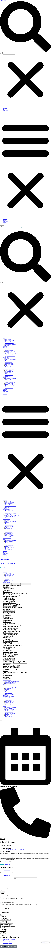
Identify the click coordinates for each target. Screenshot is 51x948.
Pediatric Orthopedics (10, 633)
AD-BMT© (7, 358)
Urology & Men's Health (11, 644)
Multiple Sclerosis (9, 363)
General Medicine (9, 601)
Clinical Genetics (8, 588)
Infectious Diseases (9, 611)
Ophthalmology (8, 620)
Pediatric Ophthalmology (11, 631)
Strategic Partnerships (9, 343)
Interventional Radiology (11, 667)
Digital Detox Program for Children (15, 593)
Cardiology (6, 587)
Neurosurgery (7, 653)
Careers (4, 111)
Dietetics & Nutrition (10, 596)
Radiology (6, 677)
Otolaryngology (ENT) (10, 655)
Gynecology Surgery (10, 652)
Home (2, 847)
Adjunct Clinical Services (10, 351)
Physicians (5, 346)
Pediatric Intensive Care (11, 628)
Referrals (4, 109)
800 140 (3, 567)
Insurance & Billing (9, 385)
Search (1, 53)
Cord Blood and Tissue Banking (12, 353)
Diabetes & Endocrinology (12, 595)
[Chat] (45, 942)
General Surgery (8, 650)
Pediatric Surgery (9, 656)
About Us (5, 338)
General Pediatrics (9, 603)
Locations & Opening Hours (11, 381)
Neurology (6, 617)
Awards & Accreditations (10, 344)
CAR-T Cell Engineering (10, 359)
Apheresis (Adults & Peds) (12, 585)
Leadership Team (9, 341)
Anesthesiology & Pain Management (15, 663)
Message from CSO (9, 574)
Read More (7, 864)
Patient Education (9, 388)
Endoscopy (6, 648)
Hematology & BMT (10, 606)
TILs (6, 365)
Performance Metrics (9, 580)
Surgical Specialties (9, 350)
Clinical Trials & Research (8, 369)
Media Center (5, 110)
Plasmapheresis (8, 636)
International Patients (7, 376)
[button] (25, 27)
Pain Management (9, 623)
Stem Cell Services (7, 352)
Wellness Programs (9, 383)
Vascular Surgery (9, 660)
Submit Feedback (9, 379)
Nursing (5, 671)
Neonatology (7, 614)
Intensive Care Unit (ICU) (11, 666)
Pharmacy (6, 674)
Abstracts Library (9, 375)
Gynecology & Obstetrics (11, 604)
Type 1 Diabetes (8, 370)
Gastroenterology (9, 600)
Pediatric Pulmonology (10, 634)
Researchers (5, 367)
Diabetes (7, 360)
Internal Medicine (9, 612)
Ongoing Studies (8, 372)
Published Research (9, 373)
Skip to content (3, 0)
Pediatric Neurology (9, 630)
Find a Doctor (5, 559)
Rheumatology (8, 642)
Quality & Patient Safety (10, 382)
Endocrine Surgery (9, 647)
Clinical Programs (6, 357)
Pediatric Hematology (10, 626)
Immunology (7, 609)
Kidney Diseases (8, 362)
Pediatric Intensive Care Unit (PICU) (15, 672)
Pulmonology (7, 639)
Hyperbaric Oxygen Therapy (13, 607)
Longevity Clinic (8, 366)
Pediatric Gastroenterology (12, 625)
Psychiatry (6, 637)
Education (5, 108)
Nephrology (7, 615)
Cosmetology (7, 590)
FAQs (6, 386)
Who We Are (8, 339)
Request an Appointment (10, 378)
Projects (7, 345)
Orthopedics (7, 622)
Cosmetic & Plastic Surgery (12, 645)
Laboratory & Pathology (11, 669)
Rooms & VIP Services (10, 384)
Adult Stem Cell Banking (10, 354)
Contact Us (5, 112)
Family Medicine (8, 598)
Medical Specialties (9, 349)
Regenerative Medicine (10, 356)
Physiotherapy (7, 675)
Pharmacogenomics (9, 364)
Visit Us (4, 377)
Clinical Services (6, 347)
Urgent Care (7, 679)
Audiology (6, 664)
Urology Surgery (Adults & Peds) (14, 661)
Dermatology (7, 592)
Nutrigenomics (8, 618)
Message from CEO (9, 340)
